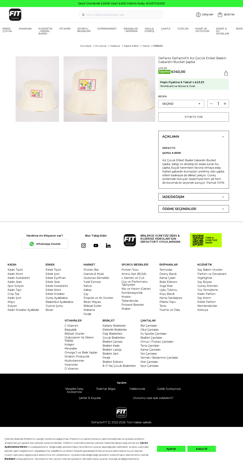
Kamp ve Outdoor (202, 30)
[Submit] (83, 15)
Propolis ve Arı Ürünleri (98, 298)
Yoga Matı (166, 286)
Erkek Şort (52, 274)
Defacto (158, 45)
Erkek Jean (53, 282)
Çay (86, 294)
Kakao (88, 290)
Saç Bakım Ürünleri (209, 269)
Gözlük (183, 28)
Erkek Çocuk (7, 30)
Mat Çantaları (149, 362)
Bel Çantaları (148, 325)
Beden (162, 96)
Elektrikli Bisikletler (115, 329)
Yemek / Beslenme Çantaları (159, 357)
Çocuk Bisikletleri (114, 337)
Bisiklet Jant (110, 353)
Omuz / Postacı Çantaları (156, 341)
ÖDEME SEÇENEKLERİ (179, 209)
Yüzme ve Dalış (169, 310)
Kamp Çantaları (150, 349)
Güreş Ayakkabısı (57, 298)
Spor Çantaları (149, 366)
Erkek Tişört (53, 269)
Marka (146, 45)
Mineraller (71, 348)
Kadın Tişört (15, 269)
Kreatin (126, 296)
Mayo (11, 302)
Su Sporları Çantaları (153, 333)
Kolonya (202, 310)
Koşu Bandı (166, 294)
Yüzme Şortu (54, 306)
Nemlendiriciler (207, 306)
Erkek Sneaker (55, 294)
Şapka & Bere (131, 45)
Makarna (89, 310)
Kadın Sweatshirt (19, 278)
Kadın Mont (15, 274)
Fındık (87, 314)
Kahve (88, 286)
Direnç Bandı (168, 274)
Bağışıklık (71, 329)
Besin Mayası (92, 302)
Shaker (126, 308)
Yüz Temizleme (207, 290)
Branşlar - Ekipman (131, 30)
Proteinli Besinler (133, 304)
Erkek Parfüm (206, 302)
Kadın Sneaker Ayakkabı (23, 310)
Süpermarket (107, 28)
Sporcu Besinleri (84, 30)
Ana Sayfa (85, 45)
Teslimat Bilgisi (105, 389)
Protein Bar (91, 269)
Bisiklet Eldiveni (113, 362)
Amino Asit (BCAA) (134, 274)
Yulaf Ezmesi (92, 282)
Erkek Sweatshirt (57, 286)
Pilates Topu (167, 302)
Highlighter (204, 278)
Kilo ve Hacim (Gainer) (136, 288)
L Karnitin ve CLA (133, 278)
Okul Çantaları (149, 329)
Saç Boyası (204, 282)
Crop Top (13, 294)
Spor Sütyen (16, 286)
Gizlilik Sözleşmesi (169, 389)
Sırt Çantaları (148, 353)
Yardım (121, 382)
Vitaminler (71, 364)
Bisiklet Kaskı (111, 345)
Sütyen (12, 306)
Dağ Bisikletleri (112, 333)
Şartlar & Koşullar (90, 398)
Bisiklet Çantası (112, 341)
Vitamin (64, 28)
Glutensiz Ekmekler (96, 278)
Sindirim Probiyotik (77, 356)
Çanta (165, 28)
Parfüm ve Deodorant (211, 274)
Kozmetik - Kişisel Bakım (45, 31)
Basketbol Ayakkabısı (59, 302)
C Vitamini (71, 325)
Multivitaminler (74, 360)
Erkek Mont (53, 290)
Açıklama (170, 136)
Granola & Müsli (94, 274)
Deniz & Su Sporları (222, 31)
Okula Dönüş (149, 30)
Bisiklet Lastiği (112, 349)
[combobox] (121, 14)
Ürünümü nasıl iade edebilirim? (153, 398)
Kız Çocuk (100, 45)
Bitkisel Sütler (93, 306)
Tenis (162, 306)
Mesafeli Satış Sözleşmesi (74, 390)
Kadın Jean (15, 282)
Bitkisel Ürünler (74, 333)
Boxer (49, 310)
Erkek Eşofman (56, 278)
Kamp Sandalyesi (170, 298)
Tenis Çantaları (149, 345)
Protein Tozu (130, 269)
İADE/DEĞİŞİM (173, 197)
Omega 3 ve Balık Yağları (81, 352)
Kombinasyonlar (132, 292)
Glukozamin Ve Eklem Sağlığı (79, 339)
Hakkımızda (137, 389)
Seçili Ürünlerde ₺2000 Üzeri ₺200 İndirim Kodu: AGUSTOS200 (121, 3)
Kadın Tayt (14, 290)
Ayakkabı (25, 28)
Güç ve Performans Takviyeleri (134, 283)
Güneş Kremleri (207, 286)
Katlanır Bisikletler (114, 325)
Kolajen (69, 344)
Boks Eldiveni (168, 282)
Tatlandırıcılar (130, 300)
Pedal (106, 357)
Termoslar (165, 269)
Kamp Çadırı (167, 278)
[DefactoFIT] (43, 14)
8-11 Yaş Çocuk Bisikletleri (119, 366)
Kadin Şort (14, 298)
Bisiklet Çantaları (151, 337)
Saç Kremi (204, 298)
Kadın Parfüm (206, 294)
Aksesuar (115, 45)
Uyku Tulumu (168, 290)
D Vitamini (71, 368)
